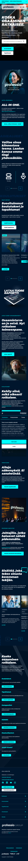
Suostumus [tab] (5, 417)
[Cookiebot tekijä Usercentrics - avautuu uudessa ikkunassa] (20, 413)
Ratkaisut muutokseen (9, 741)
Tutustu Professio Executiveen (12, 553)
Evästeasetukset (14, 851)
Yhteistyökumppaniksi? (9, 790)
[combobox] (14, 41)
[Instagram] (15, 782)
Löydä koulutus (8, 223)
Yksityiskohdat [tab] (14, 417)
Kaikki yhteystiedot (8, 787)
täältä (9, 832)
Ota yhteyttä (6, 755)
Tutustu (3, 2)
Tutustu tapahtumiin (10, 486)
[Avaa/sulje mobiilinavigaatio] (23, 7)
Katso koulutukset (8, 686)
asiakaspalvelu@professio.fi (8, 779)
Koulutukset (7, 48)
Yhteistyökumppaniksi (9, 714)
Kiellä (14, 446)
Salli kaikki (14, 441)
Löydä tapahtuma (9, 227)
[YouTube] (11, 782)
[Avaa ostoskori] (20, 7)
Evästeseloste (19, 847)
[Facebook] (3, 782)
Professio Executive (6, 547)
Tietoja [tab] (23, 417)
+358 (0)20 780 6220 (6, 777)
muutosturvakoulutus (6, 405)
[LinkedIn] (7, 782)
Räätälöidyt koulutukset (9, 727)
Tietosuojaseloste (10, 847)
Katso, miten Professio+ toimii (12, 124)
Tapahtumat (7, 53)
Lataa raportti (8, 354)
